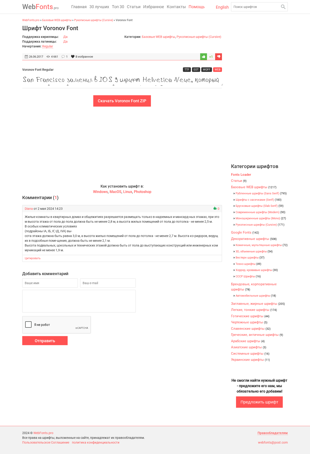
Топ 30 (118, 6)
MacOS (115, 192)
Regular (47, 46)
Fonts (40, 7)
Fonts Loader (241, 175)
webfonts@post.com (273, 442)
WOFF (206, 69)
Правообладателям (273, 433)
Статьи (133, 6)
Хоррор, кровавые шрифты (257, 270)
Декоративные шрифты (254, 239)
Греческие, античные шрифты (257, 335)
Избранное (153, 6)
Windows (100, 192)
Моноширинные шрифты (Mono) (261, 218)
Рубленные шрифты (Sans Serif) (261, 193)
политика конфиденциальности (95, 442)
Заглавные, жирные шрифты (258, 304)
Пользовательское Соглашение (45, 442)
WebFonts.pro (43, 433)
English (222, 7)
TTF (187, 69)
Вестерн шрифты (250, 257)
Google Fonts (245, 232)
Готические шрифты (250, 316)
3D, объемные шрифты (254, 251)
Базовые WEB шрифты (158, 37)
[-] (218, 56)
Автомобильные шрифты (256, 295)
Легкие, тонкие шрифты (254, 310)
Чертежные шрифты (249, 322)
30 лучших (99, 6)
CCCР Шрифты (248, 276)
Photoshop (142, 192)
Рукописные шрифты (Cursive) (199, 37)
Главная (79, 6)
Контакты (176, 6)
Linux (127, 192)
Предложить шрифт (259, 402)
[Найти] (283, 6)
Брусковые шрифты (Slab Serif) (259, 205)
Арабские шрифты (248, 341)
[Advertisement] (122, 145)
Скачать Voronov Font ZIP (122, 100)
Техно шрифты (248, 264)
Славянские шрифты (251, 329)
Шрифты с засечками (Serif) (258, 199)
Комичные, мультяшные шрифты (262, 245)
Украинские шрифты (250, 360)
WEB (217, 69)
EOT (196, 69)
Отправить (45, 340)
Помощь (197, 6)
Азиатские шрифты (248, 347)
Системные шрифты (250, 353)
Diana (29, 208)
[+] (203, 56)
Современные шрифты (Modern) (260, 212)
